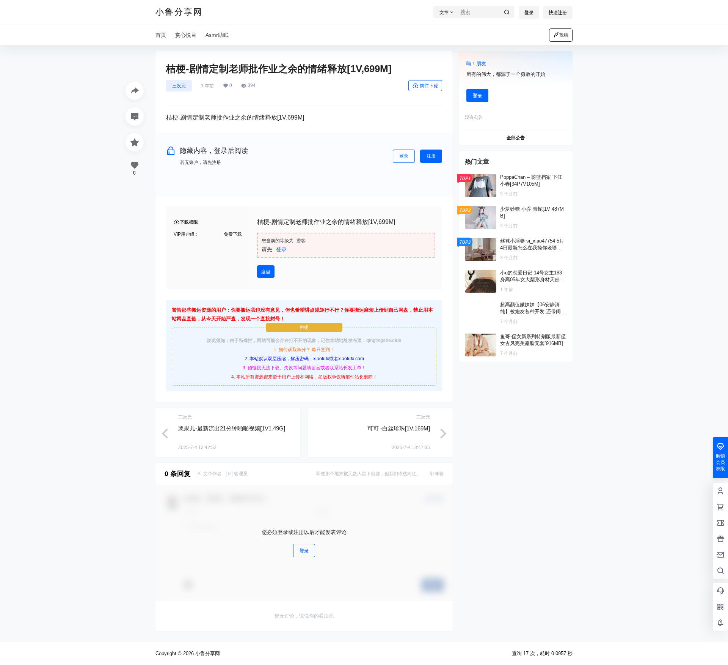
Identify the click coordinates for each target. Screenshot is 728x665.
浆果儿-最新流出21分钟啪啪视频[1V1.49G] (231, 428)
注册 (431, 156)
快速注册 (558, 13)
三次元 (179, 85)
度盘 (265, 272)
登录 (528, 13)
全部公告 (516, 137)
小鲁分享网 (207, 653)
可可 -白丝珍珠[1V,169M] (398, 428)
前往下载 (429, 86)
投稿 (563, 35)
